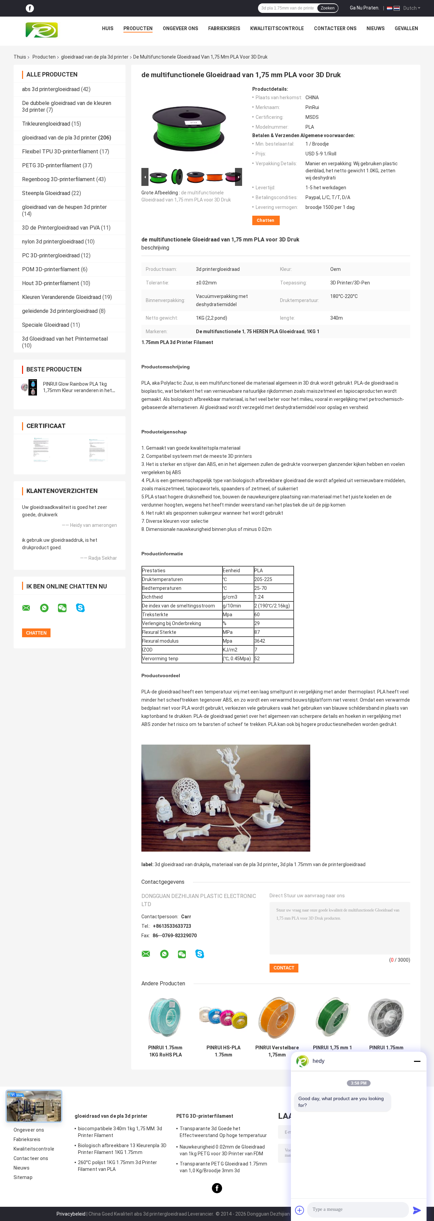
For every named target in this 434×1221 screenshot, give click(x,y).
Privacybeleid (71, 1214)
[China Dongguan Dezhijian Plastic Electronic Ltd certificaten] (42, 449)
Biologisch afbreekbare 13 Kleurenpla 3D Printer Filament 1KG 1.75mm (122, 1149)
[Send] (417, 1210)
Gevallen (406, 28)
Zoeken (328, 8)
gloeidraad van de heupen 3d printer (64, 207)
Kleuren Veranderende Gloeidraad (61, 297)
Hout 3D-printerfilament (50, 283)
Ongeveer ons (180, 28)
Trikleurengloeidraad (46, 124)
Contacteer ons (335, 28)
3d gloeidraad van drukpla (182, 864)
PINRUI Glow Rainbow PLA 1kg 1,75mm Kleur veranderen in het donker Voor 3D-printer (77, 390)
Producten (138, 28)
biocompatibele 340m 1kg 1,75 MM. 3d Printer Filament (120, 1132)
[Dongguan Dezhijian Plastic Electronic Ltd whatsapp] (48, 608)
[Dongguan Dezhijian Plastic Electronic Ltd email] (30, 608)
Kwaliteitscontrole (277, 28)
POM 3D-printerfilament (51, 269)
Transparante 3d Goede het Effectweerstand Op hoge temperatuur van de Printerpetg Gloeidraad (223, 1133)
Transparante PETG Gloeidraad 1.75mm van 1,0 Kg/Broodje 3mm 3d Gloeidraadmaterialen (224, 1168)
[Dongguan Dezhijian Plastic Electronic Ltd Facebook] (30, 8)
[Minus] (417, 1061)
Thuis (20, 57)
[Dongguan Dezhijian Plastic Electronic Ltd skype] (84, 608)
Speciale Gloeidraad (45, 325)
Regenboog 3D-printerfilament (58, 179)
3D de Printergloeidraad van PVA (61, 227)
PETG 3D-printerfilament (51, 165)
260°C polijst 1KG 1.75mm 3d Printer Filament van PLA (117, 1166)
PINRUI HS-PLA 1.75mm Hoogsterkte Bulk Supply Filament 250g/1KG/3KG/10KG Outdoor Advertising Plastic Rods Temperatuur (223, 1051)
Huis (107, 28)
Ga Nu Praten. (364, 7)
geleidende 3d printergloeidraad (60, 311)
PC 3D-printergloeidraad (51, 255)
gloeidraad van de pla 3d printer (95, 57)
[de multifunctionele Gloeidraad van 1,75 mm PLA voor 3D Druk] (188, 126)
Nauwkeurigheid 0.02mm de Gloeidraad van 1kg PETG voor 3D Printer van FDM (222, 1150)
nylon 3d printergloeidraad (53, 241)
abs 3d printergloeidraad (51, 89)
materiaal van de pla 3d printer (245, 864)
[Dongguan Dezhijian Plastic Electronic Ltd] (43, 30)
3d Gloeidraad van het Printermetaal (65, 339)
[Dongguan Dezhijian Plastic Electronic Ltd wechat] (66, 608)
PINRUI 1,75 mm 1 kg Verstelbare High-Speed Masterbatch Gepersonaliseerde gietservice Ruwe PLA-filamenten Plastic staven (332, 1051)
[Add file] (299, 1210)
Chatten (265, 220)
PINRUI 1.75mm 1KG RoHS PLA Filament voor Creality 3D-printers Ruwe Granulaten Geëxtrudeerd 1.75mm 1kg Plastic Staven (165, 1051)
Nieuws (375, 28)
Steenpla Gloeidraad (46, 193)
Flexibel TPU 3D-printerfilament (60, 151)
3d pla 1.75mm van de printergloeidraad (323, 864)
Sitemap (23, 1177)
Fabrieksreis (224, 28)
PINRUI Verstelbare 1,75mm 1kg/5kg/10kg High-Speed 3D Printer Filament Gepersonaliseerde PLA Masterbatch (277, 1051)
